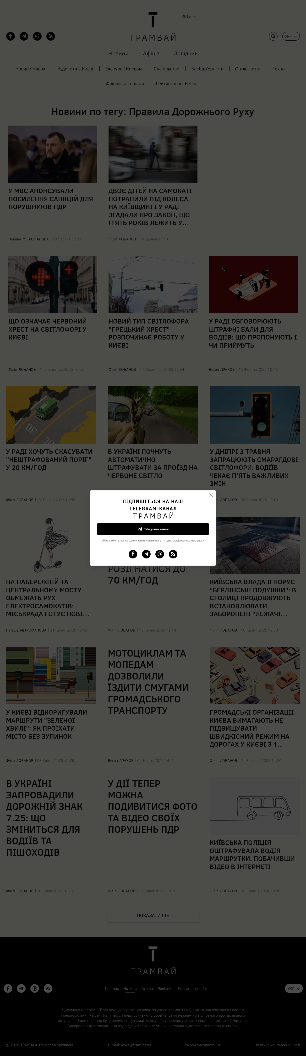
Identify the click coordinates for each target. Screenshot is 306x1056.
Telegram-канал (156, 529)
